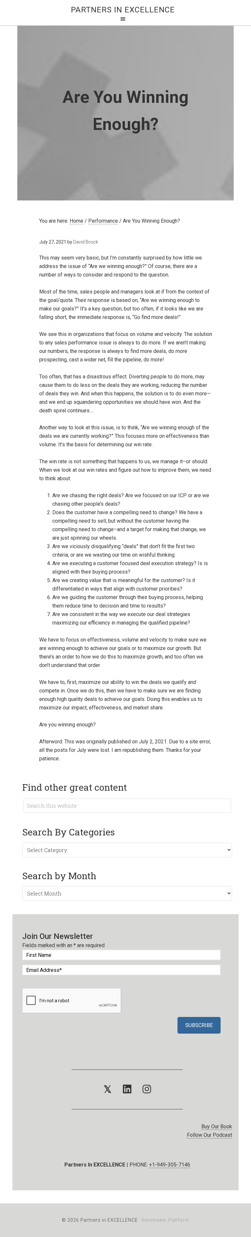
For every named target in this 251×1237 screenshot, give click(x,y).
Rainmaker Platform (165, 1220)
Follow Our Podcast (209, 1135)
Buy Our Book (216, 1126)
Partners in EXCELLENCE (123, 9)
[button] (107, 1089)
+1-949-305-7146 (169, 1165)
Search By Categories (68, 832)
